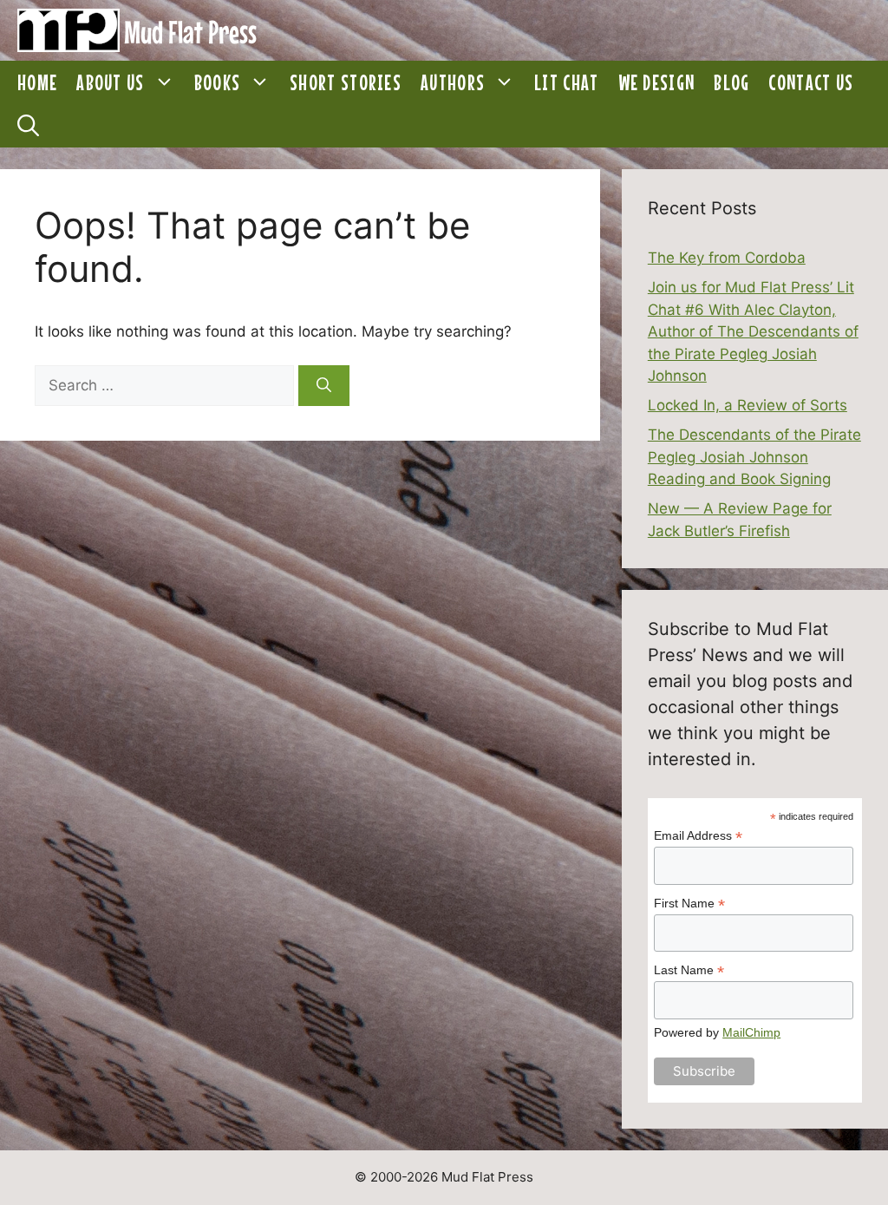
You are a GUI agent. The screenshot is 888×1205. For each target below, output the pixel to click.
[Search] (323, 386)
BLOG (731, 82)
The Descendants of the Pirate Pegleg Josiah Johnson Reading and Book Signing (754, 457)
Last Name (689, 970)
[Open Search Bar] (28, 125)
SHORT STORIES (346, 82)
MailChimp (751, 1032)
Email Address (698, 836)
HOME (37, 82)
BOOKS (217, 82)
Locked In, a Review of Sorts (747, 405)
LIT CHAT (566, 82)
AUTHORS (453, 82)
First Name (689, 903)
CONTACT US (810, 82)
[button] (165, 82)
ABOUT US (110, 82)
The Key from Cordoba (727, 257)
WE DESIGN (656, 82)
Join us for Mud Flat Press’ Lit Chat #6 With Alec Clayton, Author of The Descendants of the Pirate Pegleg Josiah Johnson (753, 331)
